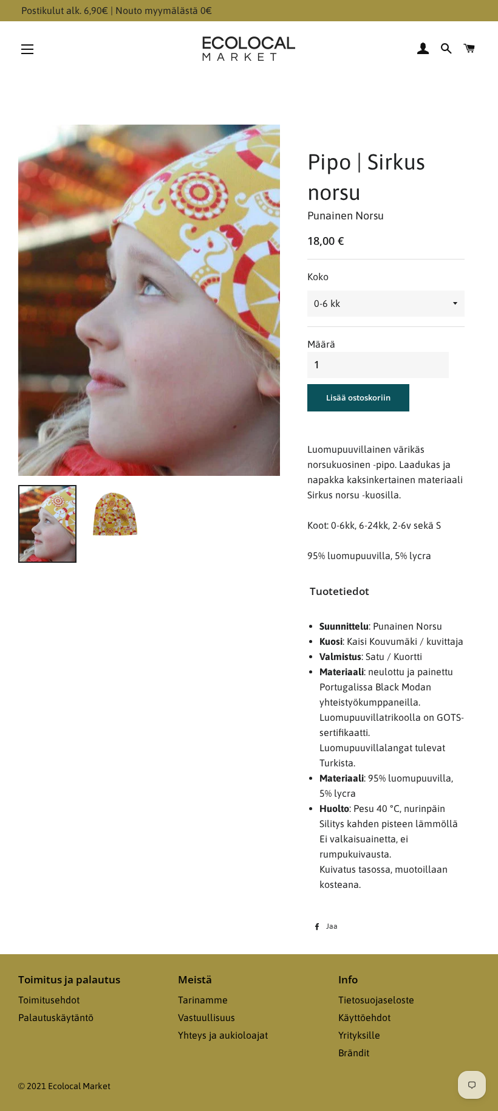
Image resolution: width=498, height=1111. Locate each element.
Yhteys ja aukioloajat (223, 1035)
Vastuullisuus (206, 1017)
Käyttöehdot (364, 1017)
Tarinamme (203, 999)
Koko (318, 276)
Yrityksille (359, 1035)
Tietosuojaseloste (376, 999)
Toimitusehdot (49, 999)
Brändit (353, 1052)
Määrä (321, 344)
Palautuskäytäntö (56, 1017)
